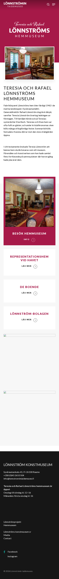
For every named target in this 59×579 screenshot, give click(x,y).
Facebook (11, 551)
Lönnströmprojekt (12, 521)
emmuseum (10, 525)
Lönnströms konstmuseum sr (17, 531)
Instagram (11, 556)
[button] (53, 4)
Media (7, 535)
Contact (7, 538)
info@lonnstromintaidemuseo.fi (19, 478)
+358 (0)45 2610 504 (14, 475)
